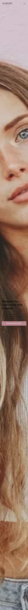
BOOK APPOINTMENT (13, 323)
